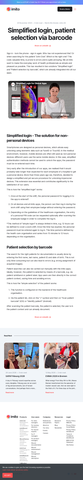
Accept (7, 475)
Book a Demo (65, 9)
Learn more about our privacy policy (15, 470)
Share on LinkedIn (41, 46)
